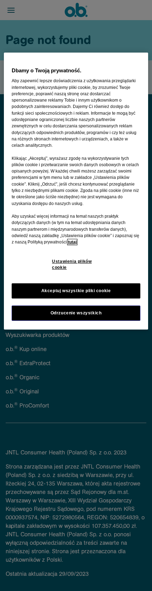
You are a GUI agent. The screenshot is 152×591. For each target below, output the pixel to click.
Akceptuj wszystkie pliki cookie (76, 290)
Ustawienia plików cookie (72, 264)
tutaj (72, 242)
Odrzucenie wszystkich (76, 312)
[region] (76, 191)
